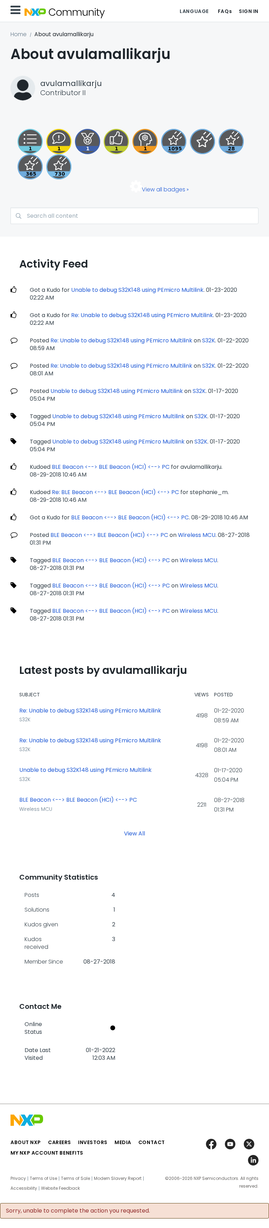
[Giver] (116, 141)
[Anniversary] (30, 166)
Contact (151, 1142)
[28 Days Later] (231, 141)
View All (134, 833)
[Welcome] (202, 141)
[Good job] (87, 141)
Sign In (248, 11)
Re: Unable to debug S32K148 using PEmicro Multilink (142, 315)
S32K (208, 340)
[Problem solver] (145, 141)
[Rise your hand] (30, 141)
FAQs (225, 11)
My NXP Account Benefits (47, 1152)
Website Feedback (60, 1188)
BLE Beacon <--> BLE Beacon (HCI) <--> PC (111, 467)
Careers (59, 1142)
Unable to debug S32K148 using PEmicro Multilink (137, 290)
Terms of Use (43, 1178)
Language (194, 11)
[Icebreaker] (58, 141)
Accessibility (24, 1188)
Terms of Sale (75, 1178)
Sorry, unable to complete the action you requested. (78, 1211)
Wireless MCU (196, 535)
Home (19, 34)
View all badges (163, 189)
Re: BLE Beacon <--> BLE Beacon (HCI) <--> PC (115, 492)
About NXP (26, 1142)
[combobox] (134, 216)
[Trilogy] (173, 141)
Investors (93, 1142)
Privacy (18, 1178)
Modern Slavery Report (118, 1178)
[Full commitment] (58, 166)
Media (123, 1142)
